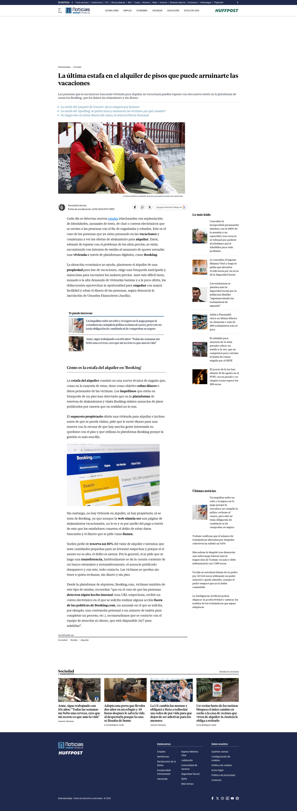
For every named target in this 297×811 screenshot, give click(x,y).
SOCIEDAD (157, 10)
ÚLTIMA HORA (111, 10)
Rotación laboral (177, 2)
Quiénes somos (219, 751)
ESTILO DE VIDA (191, 10)
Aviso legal (217, 770)
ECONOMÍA (142, 10)
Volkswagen (205, 2)
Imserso (163, 2)
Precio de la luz (82, 2)
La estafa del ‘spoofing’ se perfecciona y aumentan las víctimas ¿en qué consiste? (113, 111)
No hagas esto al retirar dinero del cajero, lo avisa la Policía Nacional (105, 115)
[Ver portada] (78, 10)
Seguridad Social (190, 774)
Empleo (161, 751)
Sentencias (163, 756)
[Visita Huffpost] (227, 10)
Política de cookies (221, 765)
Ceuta (137, 2)
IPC (107, 2)
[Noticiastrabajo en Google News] (237, 798)
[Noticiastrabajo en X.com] (217, 798)
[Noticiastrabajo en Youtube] (232, 798)
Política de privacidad (223, 775)
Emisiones (192, 2)
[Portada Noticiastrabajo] (70, 745)
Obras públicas (118, 2)
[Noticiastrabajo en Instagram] (222, 798)
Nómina (146, 2)
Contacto (216, 780)
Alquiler (85, 639)
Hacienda (162, 779)
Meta (154, 2)
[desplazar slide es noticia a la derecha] (237, 2)
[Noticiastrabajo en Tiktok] (227, 798)
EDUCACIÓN (173, 10)
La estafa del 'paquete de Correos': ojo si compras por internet (100, 107)
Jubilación (187, 760)
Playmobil (218, 2)
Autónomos (97, 2)
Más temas (187, 783)
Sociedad (63, 639)
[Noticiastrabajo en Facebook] (212, 798)
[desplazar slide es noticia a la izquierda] (72, 2)
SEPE (184, 779)
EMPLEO (127, 10)
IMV (130, 2)
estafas (113, 218)
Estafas (74, 639)
